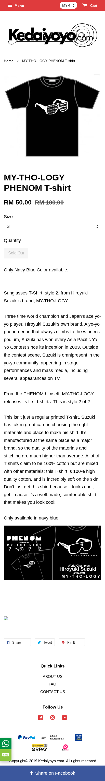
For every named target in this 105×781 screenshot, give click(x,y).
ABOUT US (52, 676)
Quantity (12, 240)
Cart (93, 6)
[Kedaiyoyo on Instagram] (52, 718)
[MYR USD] (68, 5)
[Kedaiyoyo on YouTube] (65, 718)
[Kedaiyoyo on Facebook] (40, 718)
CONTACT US (52, 692)
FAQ (52, 684)
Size (8, 216)
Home (9, 61)
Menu (19, 6)
